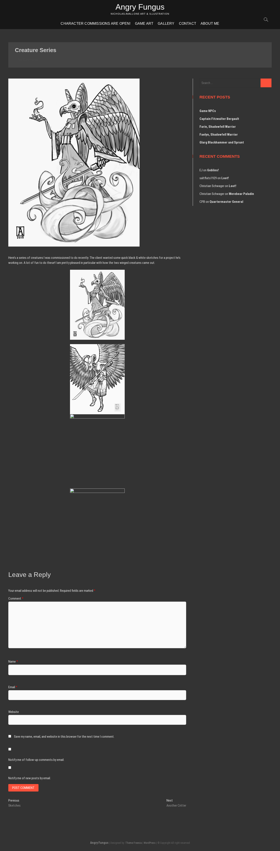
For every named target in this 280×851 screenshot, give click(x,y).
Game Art (144, 23)
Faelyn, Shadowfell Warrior (219, 135)
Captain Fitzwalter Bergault (219, 119)
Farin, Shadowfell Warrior (218, 127)
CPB (202, 202)
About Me (210, 23)
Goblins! (213, 170)
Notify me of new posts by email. (29, 778)
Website (13, 712)
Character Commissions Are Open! (95, 23)
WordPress (150, 842)
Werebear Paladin (241, 194)
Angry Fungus (140, 6)
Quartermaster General (226, 202)
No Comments (27, 59)
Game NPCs (208, 111)
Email (12, 687)
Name (13, 662)
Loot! (225, 178)
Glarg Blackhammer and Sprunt (222, 142)
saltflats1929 (208, 178)
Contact (187, 23)
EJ (201, 170)
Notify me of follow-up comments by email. (36, 760)
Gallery (166, 23)
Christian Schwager (212, 186)
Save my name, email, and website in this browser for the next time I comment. (64, 737)
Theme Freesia (133, 842)
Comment (15, 599)
